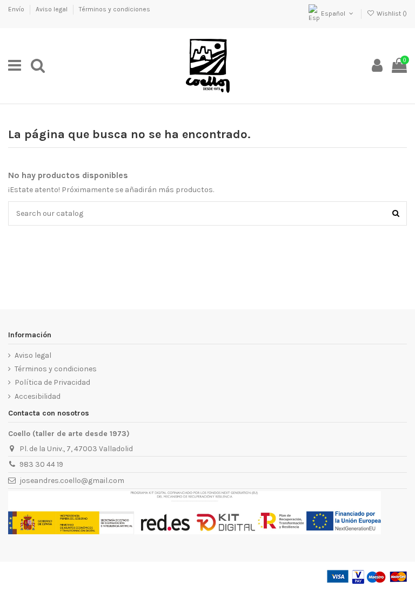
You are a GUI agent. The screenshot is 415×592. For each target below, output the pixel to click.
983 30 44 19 (41, 464)
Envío (17, 9)
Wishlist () (391, 13)
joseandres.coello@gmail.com (71, 480)
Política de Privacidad (52, 382)
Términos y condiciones (114, 9)
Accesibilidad (38, 396)
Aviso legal (52, 9)
